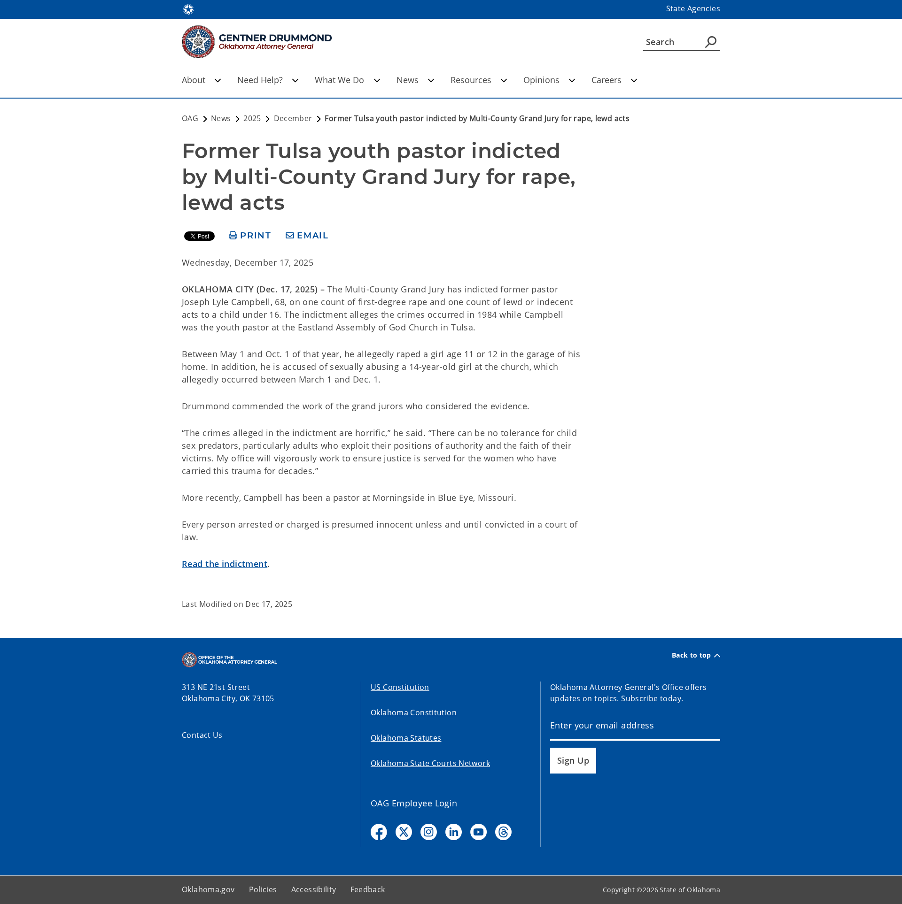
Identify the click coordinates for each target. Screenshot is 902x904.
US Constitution (400, 687)
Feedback (367, 889)
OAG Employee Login (414, 803)
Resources (471, 79)
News (408, 79)
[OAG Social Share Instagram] (428, 832)
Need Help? (260, 79)
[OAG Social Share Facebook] (379, 832)
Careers (606, 79)
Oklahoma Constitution (414, 712)
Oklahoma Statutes (406, 738)
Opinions (541, 79)
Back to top (691, 655)
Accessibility (313, 889)
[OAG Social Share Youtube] (478, 832)
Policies (263, 889)
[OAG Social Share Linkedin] (453, 832)
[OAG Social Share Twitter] (404, 832)
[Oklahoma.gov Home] (188, 8)
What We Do (339, 79)
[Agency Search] (710, 41)
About (193, 79)
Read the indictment (224, 563)
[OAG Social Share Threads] (503, 832)
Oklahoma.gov (208, 889)
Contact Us (202, 735)
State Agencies (693, 8)
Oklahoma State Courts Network (430, 763)
